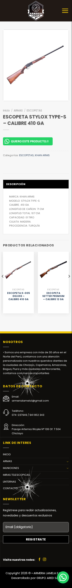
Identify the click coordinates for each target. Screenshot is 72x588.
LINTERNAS (9, 482)
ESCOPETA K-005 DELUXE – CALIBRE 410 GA (18, 296)
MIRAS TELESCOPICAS (16, 475)
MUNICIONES (11, 468)
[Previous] (3, 284)
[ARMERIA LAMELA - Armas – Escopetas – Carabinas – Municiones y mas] (36, 10)
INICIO (7, 454)
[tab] (36, 184)
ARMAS (18, 110)
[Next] (69, 284)
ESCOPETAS (34, 110)
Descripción (15, 184)
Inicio (6, 110)
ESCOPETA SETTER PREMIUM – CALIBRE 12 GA (53, 296)
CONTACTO (10, 488)
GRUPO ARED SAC (48, 578)
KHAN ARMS (42, 155)
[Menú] (65, 10)
